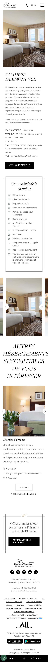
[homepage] (11, 5)
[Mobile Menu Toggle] (42, 5)
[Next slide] (42, 307)
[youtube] (30, 572)
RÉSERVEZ (24, 487)
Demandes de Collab (14, 602)
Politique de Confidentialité (24, 612)
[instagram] (24, 572)
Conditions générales (33, 608)
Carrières (20, 605)
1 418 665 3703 (29, 588)
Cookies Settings (24, 618)
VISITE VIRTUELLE (22, 165)
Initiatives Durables (13, 608)
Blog (43, 598)
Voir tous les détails (22, 494)
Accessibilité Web (35, 605)
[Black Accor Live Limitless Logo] (24, 625)
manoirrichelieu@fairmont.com (24, 591)
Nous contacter (9, 598)
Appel (12, 658)
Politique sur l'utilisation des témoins (23, 615)
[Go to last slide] (6, 307)
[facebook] (12, 572)
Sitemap (9, 605)
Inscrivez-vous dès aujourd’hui (22, 541)
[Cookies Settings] (3, 658)
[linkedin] (36, 572)
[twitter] (18, 572)
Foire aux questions (34, 602)
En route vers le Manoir (28, 598)
